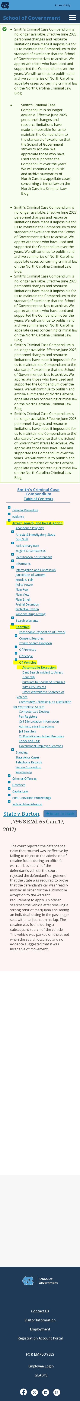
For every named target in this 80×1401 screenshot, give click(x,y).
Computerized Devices (34, 711)
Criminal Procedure (25, 510)
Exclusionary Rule (27, 546)
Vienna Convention (28, 767)
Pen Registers (28, 716)
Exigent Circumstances (31, 551)
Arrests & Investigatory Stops (35, 534)
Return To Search (62, 814)
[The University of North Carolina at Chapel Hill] (2, 5)
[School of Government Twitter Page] (34, 1392)
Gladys (41, 1375)
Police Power (24, 585)
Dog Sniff (22, 539)
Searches (22, 627)
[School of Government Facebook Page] (23, 1392)
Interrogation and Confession (36, 570)
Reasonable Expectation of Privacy (42, 632)
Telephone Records (29, 762)
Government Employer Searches (41, 746)
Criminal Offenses (24, 778)
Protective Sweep (27, 609)
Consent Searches (31, 638)
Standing (22, 752)
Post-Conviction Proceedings (31, 798)
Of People (26, 656)
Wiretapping (24, 772)
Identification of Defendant (34, 557)
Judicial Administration (27, 804)
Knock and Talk (29, 741)
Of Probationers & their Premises (41, 736)
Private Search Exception (35, 643)
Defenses (18, 785)
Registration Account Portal (40, 1338)
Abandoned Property (30, 528)
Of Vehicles (27, 662)
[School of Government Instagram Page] (56, 1392)
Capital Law (20, 791)
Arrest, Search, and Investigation (37, 523)
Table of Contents (38, 498)
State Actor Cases (27, 757)
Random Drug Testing (30, 614)
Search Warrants (27, 620)
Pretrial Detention (27, 604)
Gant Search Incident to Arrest (42, 672)
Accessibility (62, 5)
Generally (28, 677)
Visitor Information (40, 1320)
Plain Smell (23, 599)
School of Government (31, 17)
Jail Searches (27, 731)
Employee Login (41, 1366)
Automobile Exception (39, 667)
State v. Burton (21, 814)
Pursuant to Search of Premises (43, 682)
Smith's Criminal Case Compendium (38, 491)
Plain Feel (22, 589)
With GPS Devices (34, 687)
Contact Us (40, 1311)
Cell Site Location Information (39, 721)
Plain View (22, 594)
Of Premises (27, 649)
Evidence (18, 517)
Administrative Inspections (36, 726)
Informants (23, 563)
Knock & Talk (24, 580)
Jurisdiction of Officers (30, 575)
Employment (40, 1329)
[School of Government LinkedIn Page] (45, 1392)
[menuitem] (23, 1395)
